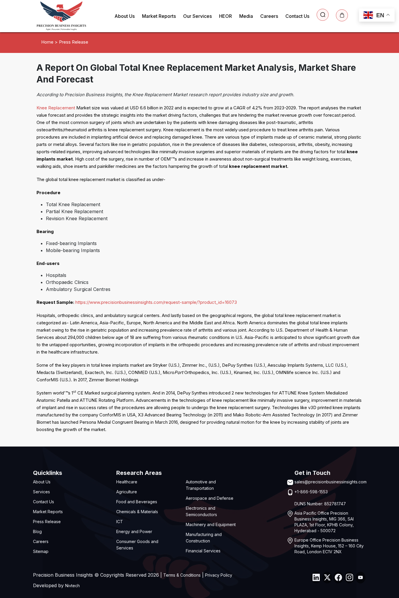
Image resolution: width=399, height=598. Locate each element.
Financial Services (203, 550)
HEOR (225, 16)
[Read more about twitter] (327, 577)
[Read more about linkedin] (316, 577)
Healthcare (126, 481)
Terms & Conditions (182, 575)
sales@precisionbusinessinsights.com (330, 481)
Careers (269, 16)
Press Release (47, 521)
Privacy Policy (218, 575)
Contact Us (297, 16)
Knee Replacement (56, 108)
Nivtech (72, 585)
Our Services (197, 16)
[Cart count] (342, 15)
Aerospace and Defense (209, 498)
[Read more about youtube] (360, 577)
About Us (125, 16)
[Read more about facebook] (338, 577)
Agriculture (126, 491)
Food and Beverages (136, 501)
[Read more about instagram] (349, 577)
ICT (119, 521)
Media (246, 16)
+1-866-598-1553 (311, 491)
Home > (49, 42)
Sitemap (40, 551)
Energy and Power (134, 531)
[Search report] (323, 15)
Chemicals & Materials (137, 511)
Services (41, 491)
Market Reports (159, 16)
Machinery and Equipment (211, 524)
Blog (37, 531)
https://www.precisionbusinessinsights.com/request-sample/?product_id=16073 (156, 302)
